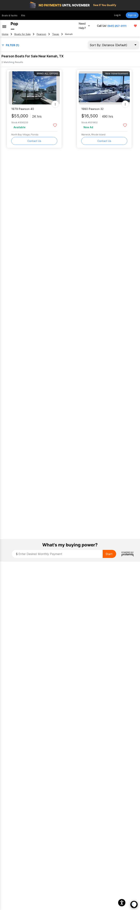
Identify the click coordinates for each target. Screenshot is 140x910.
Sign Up (132, 15)
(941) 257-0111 (117, 25)
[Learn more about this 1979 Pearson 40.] (34, 87)
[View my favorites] (135, 26)
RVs (23, 15)
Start (109, 554)
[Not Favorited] (55, 125)
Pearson (41, 34)
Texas (55, 34)
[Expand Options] (55, 104)
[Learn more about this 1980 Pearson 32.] (104, 87)
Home (5, 34)
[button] (121, 902)
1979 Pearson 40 (22, 108)
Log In (117, 15)
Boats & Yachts (10, 15)
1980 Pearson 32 (92, 108)
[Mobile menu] (4, 26)
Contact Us (34, 141)
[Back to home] (14, 26)
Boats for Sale (22, 34)
